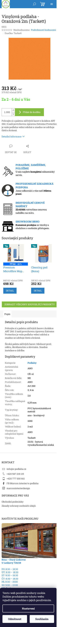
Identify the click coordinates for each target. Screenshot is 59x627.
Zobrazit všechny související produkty (29, 304)
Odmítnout (14, 619)
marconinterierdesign (18, 488)
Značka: (13, 33)
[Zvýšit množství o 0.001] (13, 110)
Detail (10, 290)
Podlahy (32, 362)
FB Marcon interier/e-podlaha (23, 483)
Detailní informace (11, 136)
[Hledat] (34, 4)
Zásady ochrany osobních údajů (19, 505)
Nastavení (28, 608)
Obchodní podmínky (12, 501)
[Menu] (51, 4)
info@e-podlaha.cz (16, 468)
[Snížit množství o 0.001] (13, 114)
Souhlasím (42, 619)
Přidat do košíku (31, 112)
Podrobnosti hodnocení (43, 29)
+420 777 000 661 (16, 478)
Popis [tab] (7, 314)
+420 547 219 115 (15, 473)
